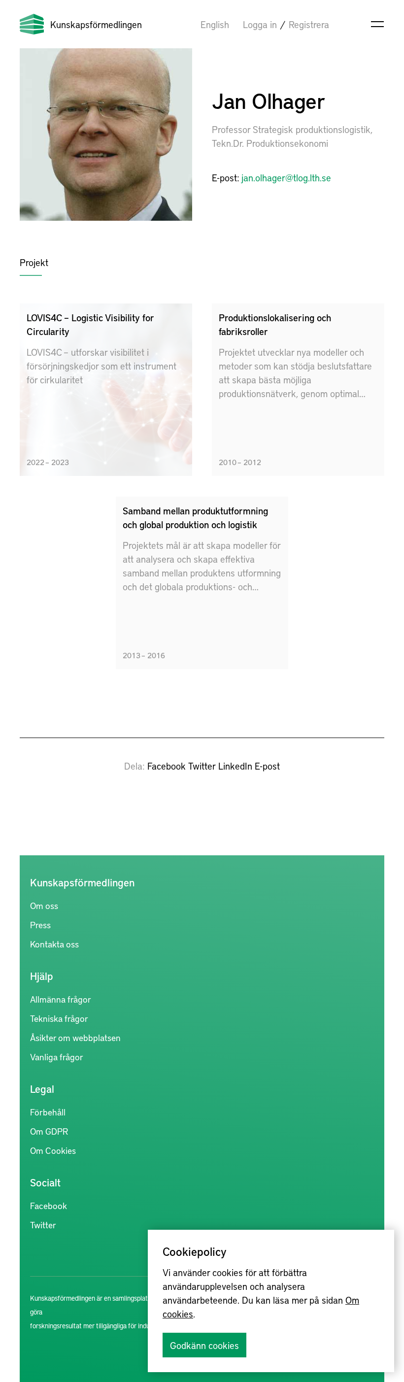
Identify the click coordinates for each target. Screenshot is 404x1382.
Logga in (260, 24)
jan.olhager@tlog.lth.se (286, 177)
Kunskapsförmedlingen (96, 24)
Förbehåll (48, 1112)
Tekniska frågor (59, 1018)
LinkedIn (235, 765)
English (215, 24)
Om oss (44, 905)
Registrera (309, 24)
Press (40, 924)
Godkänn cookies (204, 1345)
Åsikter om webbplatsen (75, 1037)
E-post (267, 765)
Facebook (166, 765)
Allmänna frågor (60, 999)
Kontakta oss (54, 944)
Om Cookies (53, 1150)
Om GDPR (49, 1131)
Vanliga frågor (56, 1056)
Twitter (202, 765)
